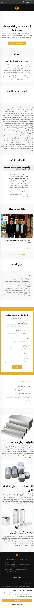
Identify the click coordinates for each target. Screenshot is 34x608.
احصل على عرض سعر (17, 43)
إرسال (17, 367)
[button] (23, 254)
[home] (17, 7)
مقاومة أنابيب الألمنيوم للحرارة (22, 390)
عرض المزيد (28, 248)
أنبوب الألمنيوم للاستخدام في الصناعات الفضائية (18, 397)
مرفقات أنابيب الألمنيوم (24, 386)
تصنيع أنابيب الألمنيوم (24, 400)
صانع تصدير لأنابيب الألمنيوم (23, 393)
